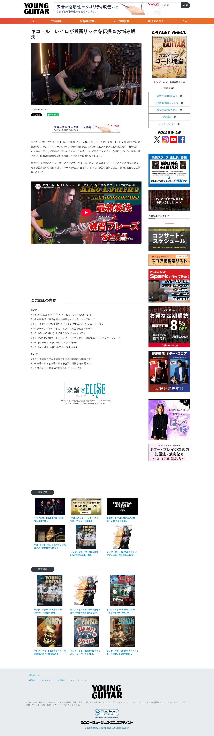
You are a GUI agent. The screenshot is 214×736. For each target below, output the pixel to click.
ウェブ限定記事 (121, 21)
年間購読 (32, 680)
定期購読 (167, 117)
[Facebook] (181, 139)
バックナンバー (167, 124)
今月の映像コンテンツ (167, 102)
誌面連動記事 (87, 21)
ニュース (30, 21)
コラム (183, 21)
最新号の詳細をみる (167, 95)
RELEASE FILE (155, 21)
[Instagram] (165, 139)
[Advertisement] (86, 271)
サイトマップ (46, 680)
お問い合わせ (34, 675)
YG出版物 (56, 21)
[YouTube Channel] (173, 139)
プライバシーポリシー (79, 680)
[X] (157, 139)
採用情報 (61, 680)
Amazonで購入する (167, 109)
